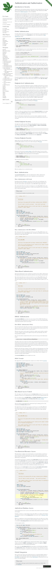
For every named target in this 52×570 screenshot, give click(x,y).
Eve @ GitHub (5, 28)
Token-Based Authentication (8, 73)
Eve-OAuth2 (17, 557)
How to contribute (6, 91)
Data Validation (5, 57)
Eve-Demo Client (5, 43)
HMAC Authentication (7, 74)
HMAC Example (7, 77)
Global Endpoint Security (8, 65)
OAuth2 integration (24, 11)
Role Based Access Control (8, 78)
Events (4, 39)
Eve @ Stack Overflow (6, 29)
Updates (4, 93)
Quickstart (4, 53)
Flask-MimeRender (5, 41)
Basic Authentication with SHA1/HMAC (8, 72)
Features (4, 54)
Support (4, 92)
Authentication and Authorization (6, 59)
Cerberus (4, 38)
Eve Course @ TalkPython (6, 24)
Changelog (4, 97)
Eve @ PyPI (4, 30)
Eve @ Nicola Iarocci (6, 31)
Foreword (4, 49)
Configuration (5, 56)
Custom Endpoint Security (8, 66)
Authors (4, 94)
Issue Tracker (4, 32)
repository (45, 360)
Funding (4, 86)
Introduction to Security (7, 60)
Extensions (4, 89)
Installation (4, 52)
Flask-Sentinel (35, 557)
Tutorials (4, 87)
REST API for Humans (6, 50)
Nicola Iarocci (6, 36)
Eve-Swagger (4, 44)
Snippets (4, 88)
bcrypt (25, 181)
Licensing (4, 96)
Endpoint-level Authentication (6, 64)
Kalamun (7, 103)
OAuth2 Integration (7, 84)
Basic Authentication (7, 68)
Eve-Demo (4, 42)
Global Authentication (7, 62)
